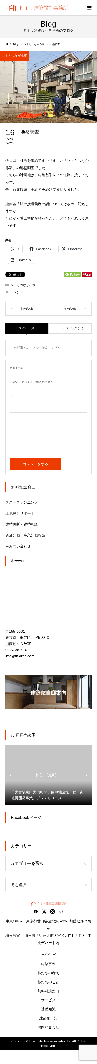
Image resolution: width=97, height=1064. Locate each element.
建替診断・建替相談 (21, 524)
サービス (48, 1000)
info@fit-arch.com (19, 656)
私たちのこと (48, 982)
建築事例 (48, 964)
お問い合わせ (48, 1027)
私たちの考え (48, 973)
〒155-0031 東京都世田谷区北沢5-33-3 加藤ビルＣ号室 (27, 637)
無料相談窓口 (48, 991)
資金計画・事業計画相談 (25, 535)
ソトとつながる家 (14, 56)
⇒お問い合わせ (18, 546)
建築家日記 (48, 1018)
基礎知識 (48, 1009)
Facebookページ (26, 817)
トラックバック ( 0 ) (70, 328)
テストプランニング (21, 502)
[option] (48, 775)
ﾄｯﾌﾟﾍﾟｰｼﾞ (48, 955)
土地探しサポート (19, 513)
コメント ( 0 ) (27, 328)
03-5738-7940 (17, 650)
